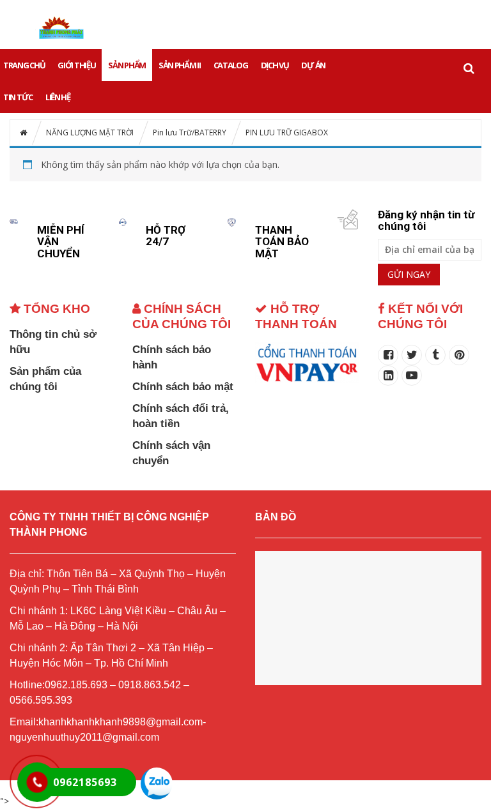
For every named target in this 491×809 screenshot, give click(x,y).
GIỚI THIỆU (76, 65)
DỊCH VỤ (275, 65)
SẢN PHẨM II (180, 65)
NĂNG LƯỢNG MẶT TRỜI (90, 132)
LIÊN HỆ (57, 97)
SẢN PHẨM (127, 65)
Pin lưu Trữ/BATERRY (189, 132)
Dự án (313, 65)
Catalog (231, 65)
